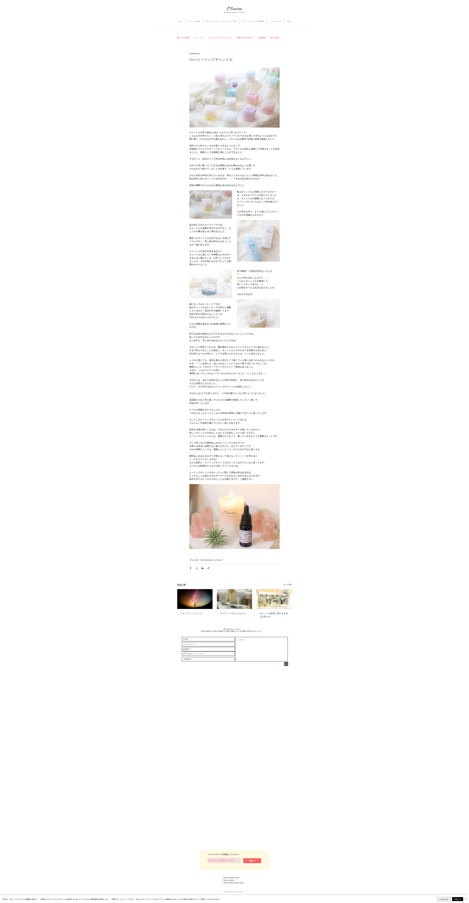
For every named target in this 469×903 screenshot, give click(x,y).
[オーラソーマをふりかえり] (234, 599)
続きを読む (275, 38)
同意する (457, 899)
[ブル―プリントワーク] (195, 599)
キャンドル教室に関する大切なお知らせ (273, 615)
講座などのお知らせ (245, 38)
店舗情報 (262, 38)
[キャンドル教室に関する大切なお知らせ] (274, 599)
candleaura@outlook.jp (233, 891)
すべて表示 (287, 584)
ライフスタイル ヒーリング (220, 38)
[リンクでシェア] (208, 568)
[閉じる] (466, 899)
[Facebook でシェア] (190, 568)
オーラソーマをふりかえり (233, 613)
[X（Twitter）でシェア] (196, 568)
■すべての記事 (183, 38)
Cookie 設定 (444, 899)
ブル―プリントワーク (191, 613)
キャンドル (198, 38)
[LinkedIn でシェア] (202, 568)
